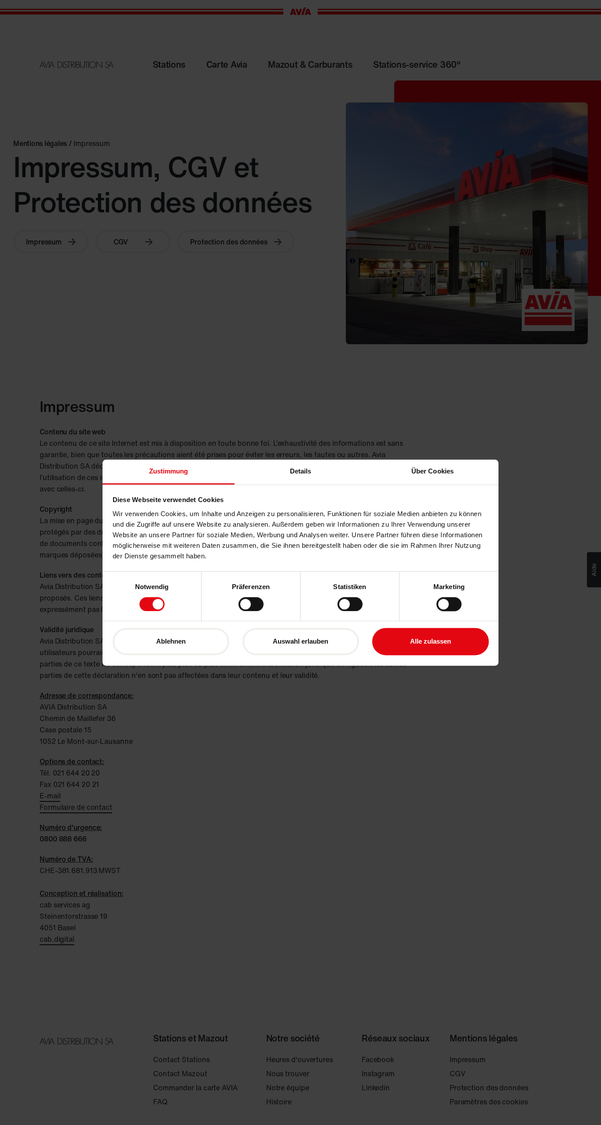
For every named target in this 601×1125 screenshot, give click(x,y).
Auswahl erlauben (300, 641)
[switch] (251, 604)
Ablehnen (171, 641)
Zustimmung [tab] (168, 471)
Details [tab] (300, 471)
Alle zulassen (430, 641)
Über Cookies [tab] (432, 471)
